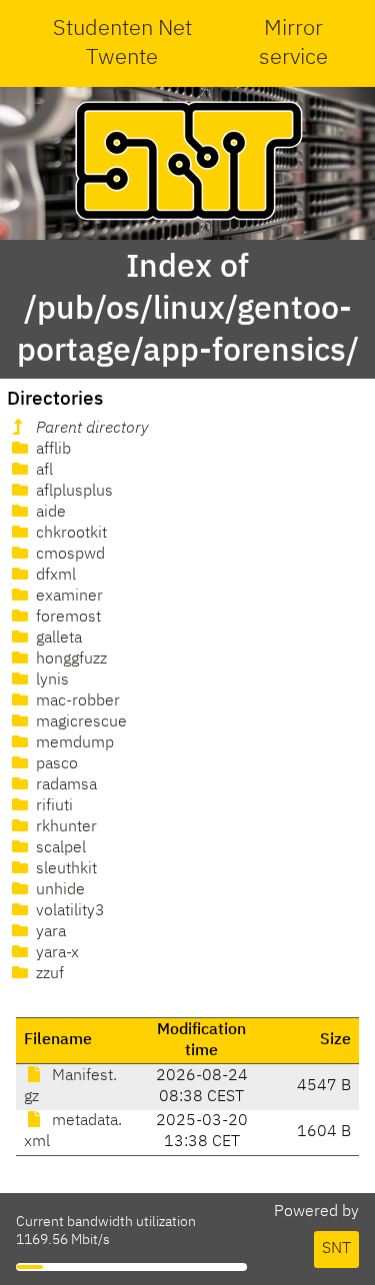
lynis (50, 680)
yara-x (55, 953)
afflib (51, 450)
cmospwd (68, 555)
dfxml (54, 576)
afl (42, 471)
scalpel (59, 848)
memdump (73, 743)
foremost (66, 618)
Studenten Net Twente (122, 43)
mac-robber (76, 701)
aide (49, 513)
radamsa (64, 785)
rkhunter (64, 827)
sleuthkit (64, 869)
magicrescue (79, 722)
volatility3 (68, 911)
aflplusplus (72, 492)
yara (49, 932)
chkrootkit (69, 534)
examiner (67, 597)
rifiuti (52, 806)
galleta (57, 638)
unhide (58, 890)
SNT (336, 1249)
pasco (55, 764)
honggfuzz (69, 659)
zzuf (48, 974)
